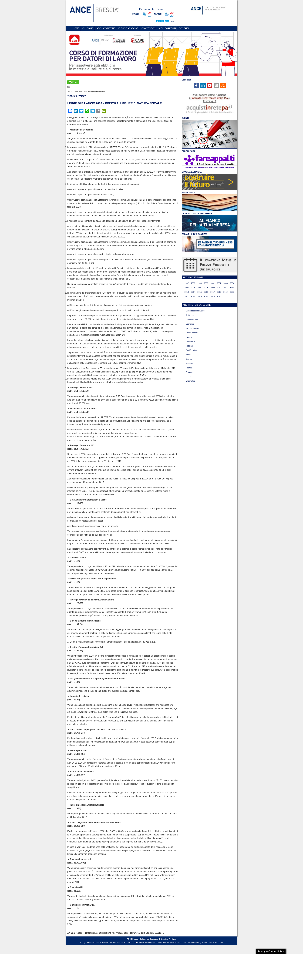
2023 (199, 296)
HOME (76, 28)
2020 (232, 292)
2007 (199, 288)
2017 (212, 292)
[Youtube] (209, 85)
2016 (206, 292)
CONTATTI (184, 28)
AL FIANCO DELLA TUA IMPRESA (197, 213)
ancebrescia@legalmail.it (197, 942)
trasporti (189, 372)
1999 (199, 283)
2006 (193, 288)
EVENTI (185, 118)
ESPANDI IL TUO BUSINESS (194, 234)
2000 (206, 283)
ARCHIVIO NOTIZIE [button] (105, 28)
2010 (219, 288)
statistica (189, 363)
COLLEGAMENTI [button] (167, 28)
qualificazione (192, 350)
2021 (186, 296)
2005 (186, 288)
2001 (212, 283)
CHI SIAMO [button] (87, 28)
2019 (225, 292)
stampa (189, 359)
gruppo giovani (192, 328)
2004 (232, 283)
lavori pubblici (192, 333)
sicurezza (190, 355)
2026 (219, 296)
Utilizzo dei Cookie (216, 942)
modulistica (190, 341)
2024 (206, 296)
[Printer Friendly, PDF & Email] (73, 81)
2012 (232, 288)
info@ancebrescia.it (96, 91)
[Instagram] (216, 85)
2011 (225, 288)
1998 (193, 283)
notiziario (190, 346)
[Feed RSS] (223, 85)
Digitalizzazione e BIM (195, 311)
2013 (186, 292)
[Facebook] (196, 85)
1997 (186, 283)
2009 (212, 288)
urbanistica (190, 381)
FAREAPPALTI (188, 151)
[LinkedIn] (203, 85)
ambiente (190, 315)
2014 (193, 292)
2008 (206, 288)
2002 (219, 283)
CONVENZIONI (149, 28)
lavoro (189, 337)
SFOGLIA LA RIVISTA (192, 172)
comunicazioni (192, 319)
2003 (225, 283)
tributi (188, 376)
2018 (219, 292)
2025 (212, 296)
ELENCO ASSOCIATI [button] (128, 28)
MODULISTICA (188, 193)
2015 (199, 292)
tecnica (189, 368)
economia (190, 324)
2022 (193, 296)
